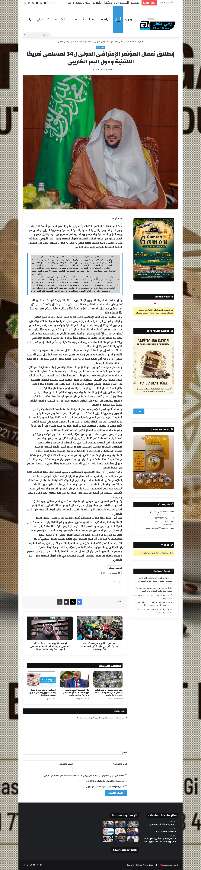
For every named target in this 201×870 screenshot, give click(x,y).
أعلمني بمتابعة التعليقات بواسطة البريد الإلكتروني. (105, 781)
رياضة (28, 19)
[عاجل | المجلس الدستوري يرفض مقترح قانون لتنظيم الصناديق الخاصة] (108, 839)
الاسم (124, 752)
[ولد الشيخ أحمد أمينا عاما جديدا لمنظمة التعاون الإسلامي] (120, 831)
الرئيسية (138, 41)
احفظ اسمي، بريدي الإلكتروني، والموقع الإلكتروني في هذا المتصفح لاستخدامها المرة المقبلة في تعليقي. (84, 775)
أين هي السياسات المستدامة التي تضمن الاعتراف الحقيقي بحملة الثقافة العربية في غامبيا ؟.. (155, 581)
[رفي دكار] (158, 23)
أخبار (118, 19)
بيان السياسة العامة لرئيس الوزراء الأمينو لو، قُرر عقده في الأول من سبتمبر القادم (76, 692)
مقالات (52, 19)
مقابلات (66, 19)
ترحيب (129, 19)
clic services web (169, 865)
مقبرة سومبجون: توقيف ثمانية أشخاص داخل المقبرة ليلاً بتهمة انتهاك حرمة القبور (108, 692)
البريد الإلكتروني (120, 764)
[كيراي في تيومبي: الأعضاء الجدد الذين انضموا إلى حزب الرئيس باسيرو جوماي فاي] (132, 839)
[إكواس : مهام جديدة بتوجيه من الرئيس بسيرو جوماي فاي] (108, 824)
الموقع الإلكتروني (66, 764)
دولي (39, 19)
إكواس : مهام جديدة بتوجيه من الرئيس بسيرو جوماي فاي (153, 596)
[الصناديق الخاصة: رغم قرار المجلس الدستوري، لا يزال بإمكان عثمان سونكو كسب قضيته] (120, 839)
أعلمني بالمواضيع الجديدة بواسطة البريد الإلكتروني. (105, 786)
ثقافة (79, 19)
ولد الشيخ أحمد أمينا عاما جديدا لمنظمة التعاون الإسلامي (155, 611)
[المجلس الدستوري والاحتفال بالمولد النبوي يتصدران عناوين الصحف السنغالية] (41, 679)
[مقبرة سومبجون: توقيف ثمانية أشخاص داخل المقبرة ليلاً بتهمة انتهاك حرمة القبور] (108, 679)
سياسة (106, 19)
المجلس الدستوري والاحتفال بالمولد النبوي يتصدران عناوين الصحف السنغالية (42, 692)
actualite (129, 41)
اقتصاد (92, 19)
